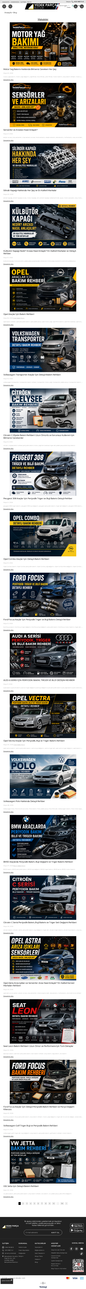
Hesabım (38, 1259)
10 (53, 1203)
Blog (36, 1262)
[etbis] (78, 1265)
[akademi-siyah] (43, 1283)
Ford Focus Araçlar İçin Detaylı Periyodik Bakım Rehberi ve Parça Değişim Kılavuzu (38, 1108)
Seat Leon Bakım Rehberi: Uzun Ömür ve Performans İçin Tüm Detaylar (38, 1046)
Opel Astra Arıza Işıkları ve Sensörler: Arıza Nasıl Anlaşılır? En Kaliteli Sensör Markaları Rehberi (38, 984)
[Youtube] (82, 1249)
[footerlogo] (10, 1226)
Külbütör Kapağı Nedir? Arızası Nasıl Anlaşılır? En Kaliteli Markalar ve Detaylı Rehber (39, 252)
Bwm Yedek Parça (19, 866)
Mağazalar (22, 1253)
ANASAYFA (6, 2)
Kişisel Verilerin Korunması (55, 1264)
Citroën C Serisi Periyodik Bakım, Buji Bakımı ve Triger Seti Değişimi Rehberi (40, 922)
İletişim (21, 1256)
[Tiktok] (82, 1253)
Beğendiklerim (39, 1250)
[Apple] (77, 1225)
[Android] (77, 1230)
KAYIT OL (55, 1232)
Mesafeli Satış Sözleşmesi (59, 1253)
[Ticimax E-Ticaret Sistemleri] (43, 1287)
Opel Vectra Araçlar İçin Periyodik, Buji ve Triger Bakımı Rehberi (33, 741)
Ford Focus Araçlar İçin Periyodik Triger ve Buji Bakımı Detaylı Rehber (36, 619)
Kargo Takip (39, 1256)
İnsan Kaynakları (24, 1250)
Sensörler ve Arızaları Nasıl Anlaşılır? (20, 130)
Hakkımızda (23, 1247)
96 (62, 1203)
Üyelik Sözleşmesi (56, 1261)
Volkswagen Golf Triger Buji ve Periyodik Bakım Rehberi (30, 1125)
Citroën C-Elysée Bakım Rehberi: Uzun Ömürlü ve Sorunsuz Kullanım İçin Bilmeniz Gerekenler (38, 436)
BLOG (29, 2)
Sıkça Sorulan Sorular (58, 1250)
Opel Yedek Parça (18, 318)
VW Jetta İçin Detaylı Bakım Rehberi (21, 1186)
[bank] (75, 1278)
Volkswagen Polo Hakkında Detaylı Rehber (24, 801)
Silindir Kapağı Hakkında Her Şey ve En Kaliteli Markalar (30, 190)
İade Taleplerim (40, 1253)
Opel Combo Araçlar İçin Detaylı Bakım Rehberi (26, 559)
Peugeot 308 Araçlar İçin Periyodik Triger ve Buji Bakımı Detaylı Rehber (37, 498)
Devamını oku (8, 80)
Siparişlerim (39, 1247)
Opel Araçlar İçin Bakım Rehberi (18, 314)
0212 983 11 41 (79, 1)
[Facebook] (71, 1249)
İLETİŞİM (23, 2)
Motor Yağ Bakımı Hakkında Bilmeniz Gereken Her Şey (29, 69)
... (57, 1203)
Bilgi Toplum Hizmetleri (59, 1268)
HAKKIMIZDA (15, 2)
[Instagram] (76, 1249)
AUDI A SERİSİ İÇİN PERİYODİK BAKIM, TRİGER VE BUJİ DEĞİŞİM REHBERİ (39, 680)
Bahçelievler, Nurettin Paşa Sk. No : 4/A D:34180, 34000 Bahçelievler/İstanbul (11, 1259)
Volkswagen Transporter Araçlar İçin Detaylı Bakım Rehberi (32, 375)
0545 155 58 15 (79, 5)
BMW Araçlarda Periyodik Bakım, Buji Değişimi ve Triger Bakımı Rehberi (38, 862)
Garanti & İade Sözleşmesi (55, 1257)
